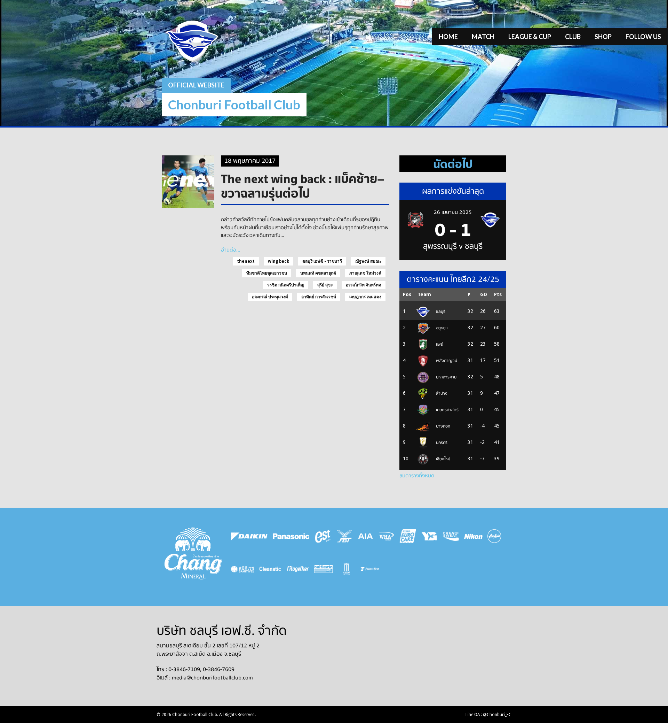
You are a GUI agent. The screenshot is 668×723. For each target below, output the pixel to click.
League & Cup (529, 36)
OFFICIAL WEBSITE (196, 85)
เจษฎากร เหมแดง (365, 296)
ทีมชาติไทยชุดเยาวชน (266, 273)
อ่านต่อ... (230, 250)
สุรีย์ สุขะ (325, 285)
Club (573, 36)
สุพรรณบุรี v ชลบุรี (453, 246)
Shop (603, 36)
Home (448, 36)
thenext (246, 261)
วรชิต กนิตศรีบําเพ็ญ (285, 285)
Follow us (643, 36)
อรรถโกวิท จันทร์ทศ (363, 285)
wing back (278, 261)
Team (424, 294)
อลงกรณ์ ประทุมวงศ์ (270, 296)
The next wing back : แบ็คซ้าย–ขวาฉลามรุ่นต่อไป (302, 185)
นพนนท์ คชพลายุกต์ (318, 273)
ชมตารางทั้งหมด (416, 475)
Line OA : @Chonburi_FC (488, 714)
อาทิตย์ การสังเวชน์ (318, 296)
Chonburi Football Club (234, 104)
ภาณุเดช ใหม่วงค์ (365, 273)
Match (483, 36)
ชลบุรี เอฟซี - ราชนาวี (322, 261)
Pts (498, 294)
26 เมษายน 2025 (453, 212)
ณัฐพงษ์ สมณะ (368, 261)
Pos (407, 294)
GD (483, 294)
